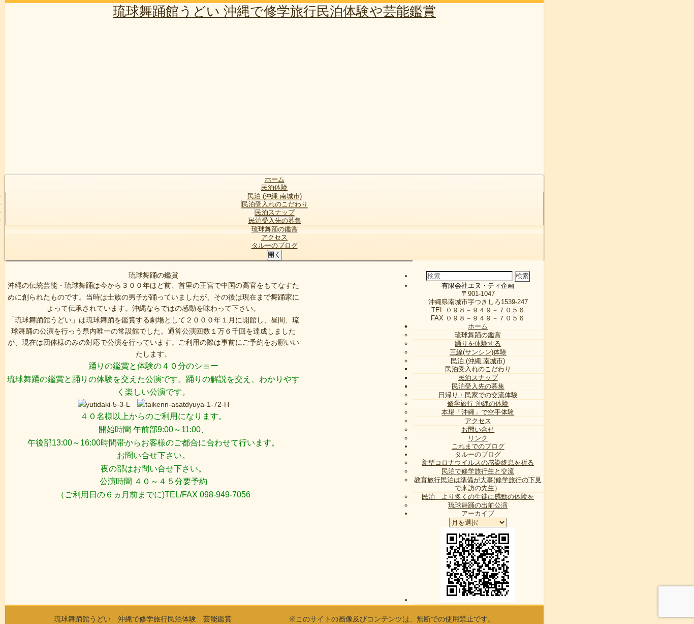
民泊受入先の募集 (274, 220)
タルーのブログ (274, 245)
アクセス (274, 237)
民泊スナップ (275, 212)
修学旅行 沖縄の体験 (478, 403)
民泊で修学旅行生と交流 (477, 471)
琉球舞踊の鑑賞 (274, 229)
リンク (478, 438)
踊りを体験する (478, 343)
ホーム (275, 179)
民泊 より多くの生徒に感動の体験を (478, 496)
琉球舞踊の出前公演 (478, 505)
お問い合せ (477, 429)
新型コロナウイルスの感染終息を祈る (478, 462)
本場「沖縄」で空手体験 (477, 412)
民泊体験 (274, 187)
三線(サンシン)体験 (478, 352)
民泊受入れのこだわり (275, 204)
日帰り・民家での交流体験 (478, 395)
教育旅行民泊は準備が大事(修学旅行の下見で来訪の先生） (478, 484)
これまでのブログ (478, 446)
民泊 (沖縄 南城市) (274, 196)
